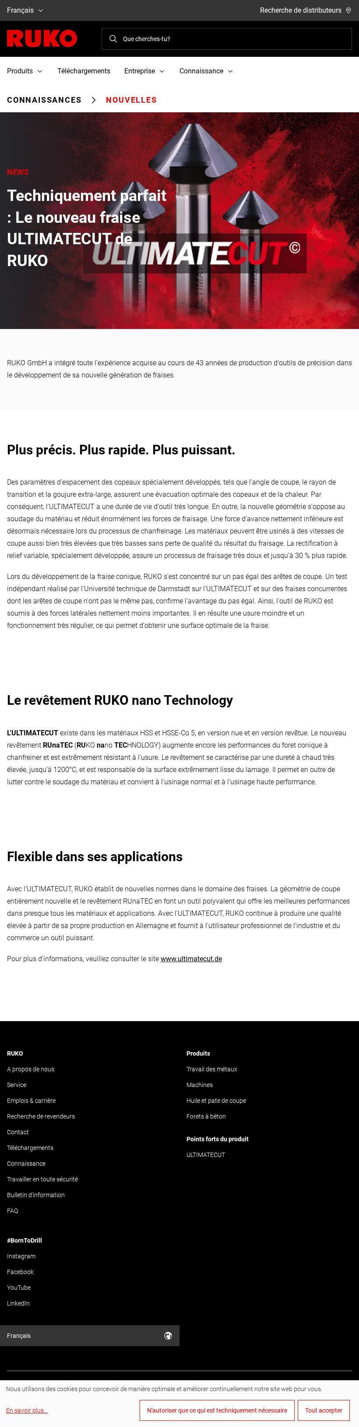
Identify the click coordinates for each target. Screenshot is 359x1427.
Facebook (20, 1271)
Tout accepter (323, 1410)
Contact (18, 1132)
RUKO (15, 1053)
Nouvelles (131, 99)
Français (20, 10)
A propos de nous (30, 1069)
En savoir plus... (27, 1410)
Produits (198, 1053)
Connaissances (44, 99)
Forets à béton (206, 1116)
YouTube (19, 1287)
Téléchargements (83, 71)
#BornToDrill (24, 1240)
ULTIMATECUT (206, 1154)
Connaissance (26, 1163)
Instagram (21, 1256)
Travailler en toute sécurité (42, 1179)
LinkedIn (18, 1303)
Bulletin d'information (36, 1194)
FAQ (12, 1210)
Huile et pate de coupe (216, 1100)
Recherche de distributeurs (300, 10)
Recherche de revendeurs (41, 1116)
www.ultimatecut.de (191, 959)
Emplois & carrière (31, 1100)
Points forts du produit (218, 1139)
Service (16, 1084)
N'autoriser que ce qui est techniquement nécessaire (217, 1410)
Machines (200, 1084)
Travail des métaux (212, 1069)
